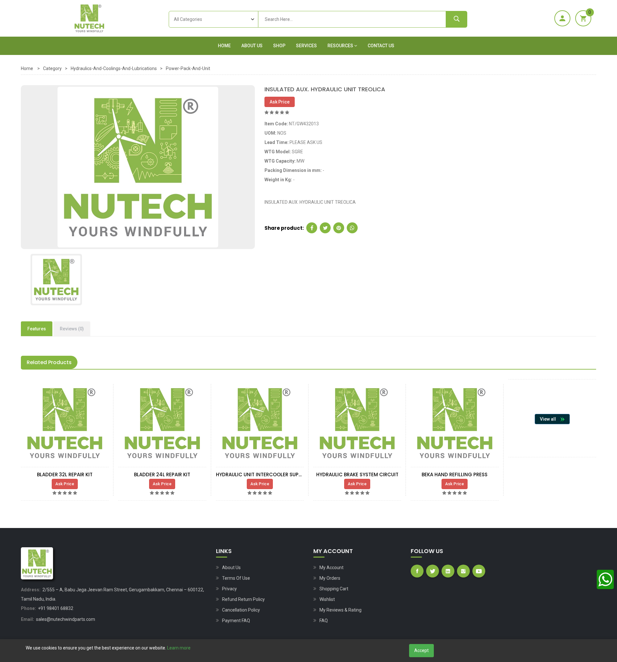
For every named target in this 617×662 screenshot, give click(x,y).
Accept (421, 650)
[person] (562, 18)
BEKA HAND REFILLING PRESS (454, 474)
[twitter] (325, 227)
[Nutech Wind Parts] (89, 18)
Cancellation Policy (241, 610)
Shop (279, 45)
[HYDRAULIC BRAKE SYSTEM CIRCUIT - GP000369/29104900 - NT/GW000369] (357, 423)
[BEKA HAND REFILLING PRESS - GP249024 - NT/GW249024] (454, 423)
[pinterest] (338, 227)
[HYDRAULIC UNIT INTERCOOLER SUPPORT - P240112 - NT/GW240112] (260, 423)
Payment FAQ (236, 620)
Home (224, 45)
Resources (340, 45)
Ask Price (280, 101)
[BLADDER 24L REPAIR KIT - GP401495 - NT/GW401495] (162, 423)
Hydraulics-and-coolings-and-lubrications (114, 68)
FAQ (323, 620)
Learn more (179, 647)
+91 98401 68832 (55, 608)
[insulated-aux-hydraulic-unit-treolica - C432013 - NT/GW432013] (138, 166)
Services (306, 45)
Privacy (229, 588)
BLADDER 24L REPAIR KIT (162, 474)
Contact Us (381, 45)
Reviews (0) (72, 328)
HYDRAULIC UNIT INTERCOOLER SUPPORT (263, 474)
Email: (27, 619)
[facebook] (311, 227)
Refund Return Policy (243, 599)
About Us (252, 45)
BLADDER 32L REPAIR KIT (65, 474)
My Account (331, 567)
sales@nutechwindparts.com (65, 619)
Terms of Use (236, 578)
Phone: (28, 608)
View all (548, 419)
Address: (30, 589)
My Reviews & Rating (340, 610)
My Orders (329, 578)
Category (52, 68)
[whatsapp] (352, 227)
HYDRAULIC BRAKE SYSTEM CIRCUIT (357, 474)
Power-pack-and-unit (188, 68)
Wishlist (327, 599)
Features (36, 328)
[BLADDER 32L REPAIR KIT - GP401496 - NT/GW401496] (65, 423)
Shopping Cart (333, 588)
